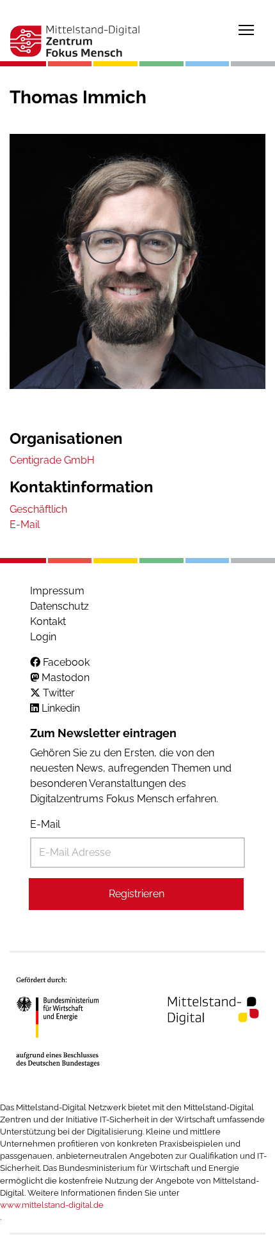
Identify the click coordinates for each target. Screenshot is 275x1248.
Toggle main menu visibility (246, 29)
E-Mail (45, 824)
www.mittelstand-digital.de (52, 1205)
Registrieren (136, 894)
